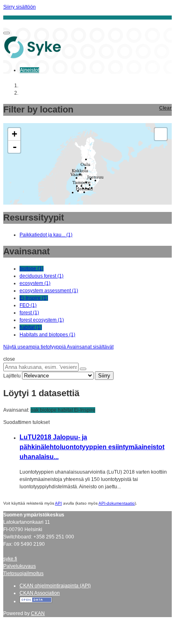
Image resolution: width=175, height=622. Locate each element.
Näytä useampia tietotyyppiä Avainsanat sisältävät (58, 347)
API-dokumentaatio (116, 503)
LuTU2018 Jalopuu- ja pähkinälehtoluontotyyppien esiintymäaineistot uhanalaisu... (92, 447)
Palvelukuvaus (19, 566)
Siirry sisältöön (19, 7)
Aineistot (29, 70)
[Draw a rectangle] (161, 134)
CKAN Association (40, 593)
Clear (165, 108)
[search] (83, 369)
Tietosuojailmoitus (23, 573)
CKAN (38, 613)
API (58, 503)
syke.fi (10, 559)
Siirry (104, 376)
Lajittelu (12, 376)
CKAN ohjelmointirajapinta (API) (55, 586)
